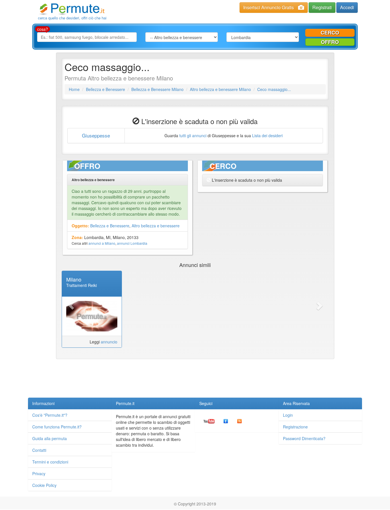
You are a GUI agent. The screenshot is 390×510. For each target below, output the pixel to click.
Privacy (38, 473)
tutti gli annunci (192, 135)
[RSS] (239, 421)
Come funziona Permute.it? (57, 427)
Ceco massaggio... (274, 89)
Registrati (322, 7)
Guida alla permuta (49, 438)
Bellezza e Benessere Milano (157, 89)
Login (288, 415)
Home (74, 89)
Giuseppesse (96, 135)
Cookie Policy (44, 485)
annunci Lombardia (132, 243)
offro (330, 42)
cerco (330, 32)
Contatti (39, 450)
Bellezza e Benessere (105, 89)
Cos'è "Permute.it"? (49, 415)
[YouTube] (209, 421)
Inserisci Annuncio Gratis (268, 7)
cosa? (42, 29)
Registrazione (295, 427)
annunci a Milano (102, 243)
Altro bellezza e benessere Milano (220, 89)
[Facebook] (226, 421)
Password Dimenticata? (304, 438)
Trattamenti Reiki (81, 285)
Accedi (347, 7)
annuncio (109, 342)
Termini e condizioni (50, 462)
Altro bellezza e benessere (156, 225)
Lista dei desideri (267, 135)
